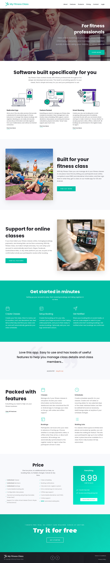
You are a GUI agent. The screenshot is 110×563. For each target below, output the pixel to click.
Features (73, 4)
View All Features (16, 261)
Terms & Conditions (100, 556)
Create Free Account (88, 499)
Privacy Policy (102, 559)
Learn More (96, 52)
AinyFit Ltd (59, 371)
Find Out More (66, 189)
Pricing (88, 4)
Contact (96, 4)
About (65, 4)
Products (81, 4)
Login (103, 4)
